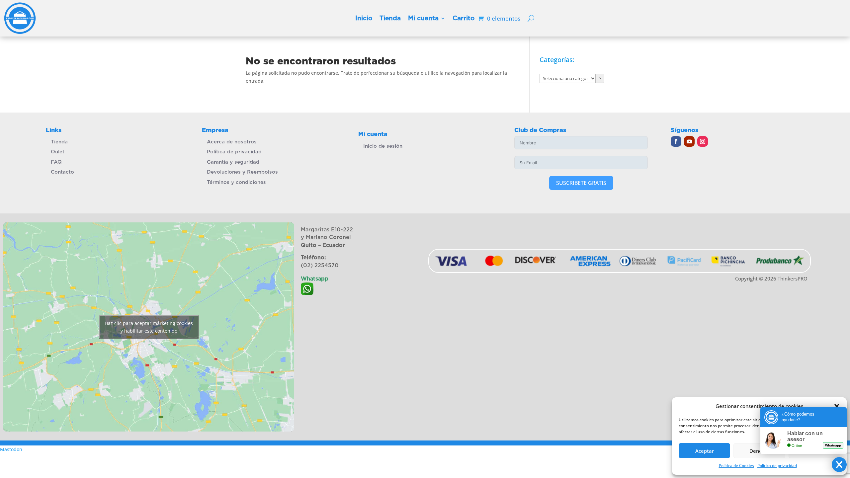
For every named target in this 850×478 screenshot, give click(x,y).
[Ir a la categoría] (600, 78)
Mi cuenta (423, 18)
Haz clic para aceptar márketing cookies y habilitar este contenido (149, 327)
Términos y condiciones (236, 182)
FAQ (56, 162)
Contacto (62, 172)
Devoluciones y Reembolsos (242, 172)
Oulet (57, 152)
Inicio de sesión (382, 146)
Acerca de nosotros (232, 142)
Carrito (463, 18)
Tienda (390, 18)
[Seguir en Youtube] (689, 141)
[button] (836, 406)
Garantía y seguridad (233, 162)
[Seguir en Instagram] (702, 141)
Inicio (363, 18)
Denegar (759, 450)
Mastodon (11, 449)
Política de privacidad (234, 152)
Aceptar (704, 450)
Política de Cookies (736, 465)
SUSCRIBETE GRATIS (581, 183)
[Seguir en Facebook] (676, 141)
